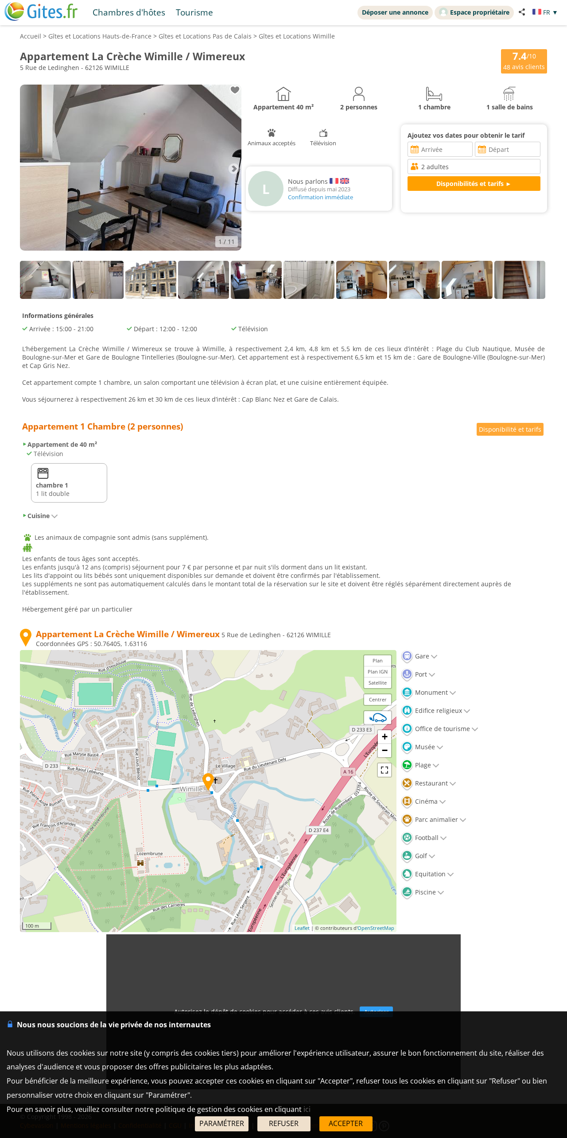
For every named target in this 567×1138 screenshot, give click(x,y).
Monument (430, 692)
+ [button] (385, 736)
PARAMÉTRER (221, 1123)
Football (426, 837)
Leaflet (302, 928)
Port (420, 674)
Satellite (378, 682)
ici (307, 1109)
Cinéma (425, 801)
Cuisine (38, 515)
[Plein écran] (384, 770)
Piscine (424, 892)
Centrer (378, 699)
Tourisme (194, 12)
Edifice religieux (437, 710)
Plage (422, 765)
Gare (421, 656)
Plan (378, 660)
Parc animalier (435, 819)
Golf (420, 856)
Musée (424, 747)
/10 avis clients (524, 60)
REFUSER (284, 1123)
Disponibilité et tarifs (510, 429)
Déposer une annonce (395, 12)
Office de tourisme (441, 728)
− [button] (385, 750)
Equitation (429, 874)
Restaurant (430, 783)
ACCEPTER (346, 1123)
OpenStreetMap (375, 928)
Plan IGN (378, 671)
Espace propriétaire (479, 12)
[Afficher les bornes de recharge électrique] (378, 717)
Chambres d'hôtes (129, 12)
